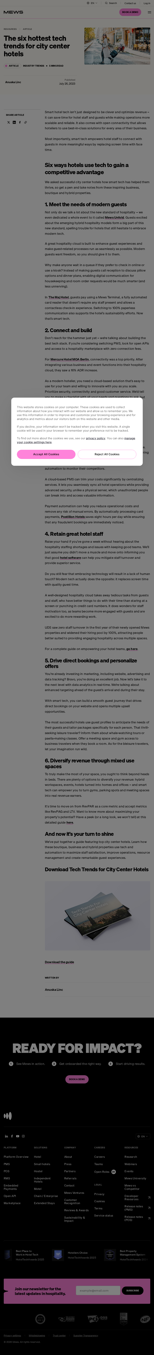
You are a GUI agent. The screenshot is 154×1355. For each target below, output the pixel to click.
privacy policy (95, 438)
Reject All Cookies (107, 454)
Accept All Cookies (46, 454)
